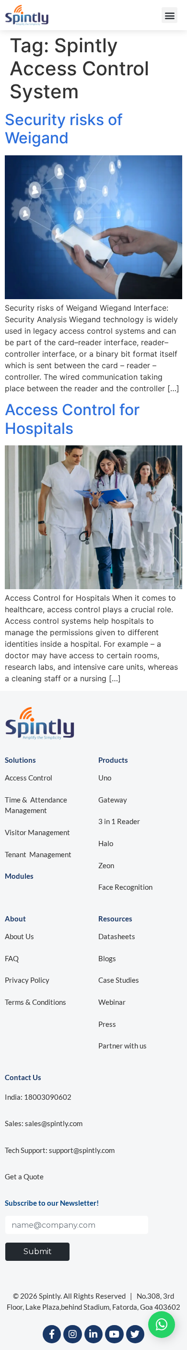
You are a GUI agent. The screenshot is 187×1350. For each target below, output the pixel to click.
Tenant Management (38, 854)
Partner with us (122, 1045)
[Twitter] (135, 1334)
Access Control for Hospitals (72, 418)
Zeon (106, 865)
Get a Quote (24, 1176)
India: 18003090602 (38, 1097)
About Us (19, 936)
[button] (169, 15)
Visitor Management (37, 832)
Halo (105, 843)
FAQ (12, 958)
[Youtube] (114, 1334)
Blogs (107, 958)
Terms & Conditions (35, 1002)
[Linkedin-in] (93, 1334)
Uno (105, 777)
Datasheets (116, 936)
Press (107, 1024)
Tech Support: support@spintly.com (60, 1150)
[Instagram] (72, 1334)
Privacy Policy (27, 980)
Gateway (112, 799)
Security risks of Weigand (64, 128)
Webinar (112, 1002)
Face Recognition (125, 887)
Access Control (28, 777)
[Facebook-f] (52, 1334)
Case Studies (118, 980)
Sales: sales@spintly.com (43, 1123)
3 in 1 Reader (119, 821)
